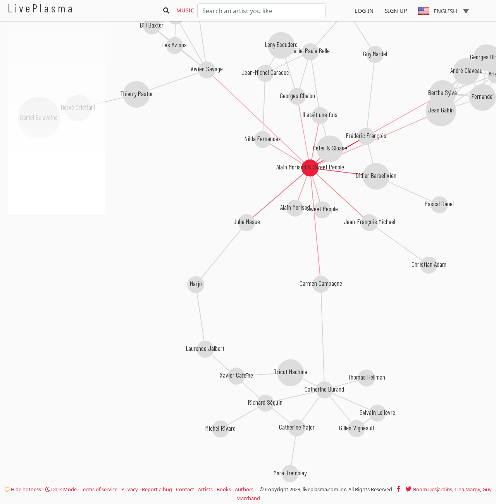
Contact (185, 489)
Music (185, 10)
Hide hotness (25, 489)
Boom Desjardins (432, 489)
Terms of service (99, 489)
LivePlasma (41, 8)
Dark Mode (63, 489)
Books (224, 489)
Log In (364, 10)
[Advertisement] (56, 255)
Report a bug (157, 489)
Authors (244, 489)
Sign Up (396, 10)
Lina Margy (467, 489)
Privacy (129, 489)
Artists (205, 489)
